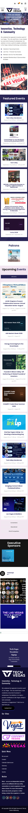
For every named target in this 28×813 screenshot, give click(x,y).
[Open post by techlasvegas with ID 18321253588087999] (13, 617)
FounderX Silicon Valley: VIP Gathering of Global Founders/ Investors (14, 374)
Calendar (4, 769)
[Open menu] (25, 9)
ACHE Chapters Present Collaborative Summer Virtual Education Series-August (14, 303)
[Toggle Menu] (2, 10)
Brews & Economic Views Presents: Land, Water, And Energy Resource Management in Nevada (14, 209)
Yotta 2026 (14, 232)
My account (5, 756)
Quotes (4, 772)
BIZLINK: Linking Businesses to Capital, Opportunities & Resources (14, 185)
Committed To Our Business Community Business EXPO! (14, 140)
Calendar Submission (7, 762)
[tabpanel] (14, 400)
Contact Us (8, 708)
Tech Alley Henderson (14, 118)
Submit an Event (25, 4)
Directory (4, 765)
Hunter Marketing (14, 810)
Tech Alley (14, 163)
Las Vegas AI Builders (14, 514)
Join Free (22, 4)
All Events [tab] (13, 276)
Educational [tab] (14, 527)
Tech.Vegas (13, 10)
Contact (4, 759)
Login (15, 4)
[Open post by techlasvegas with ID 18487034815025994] (13, 591)
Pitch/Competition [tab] (14, 531)
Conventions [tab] (13, 523)
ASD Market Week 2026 (14, 333)
